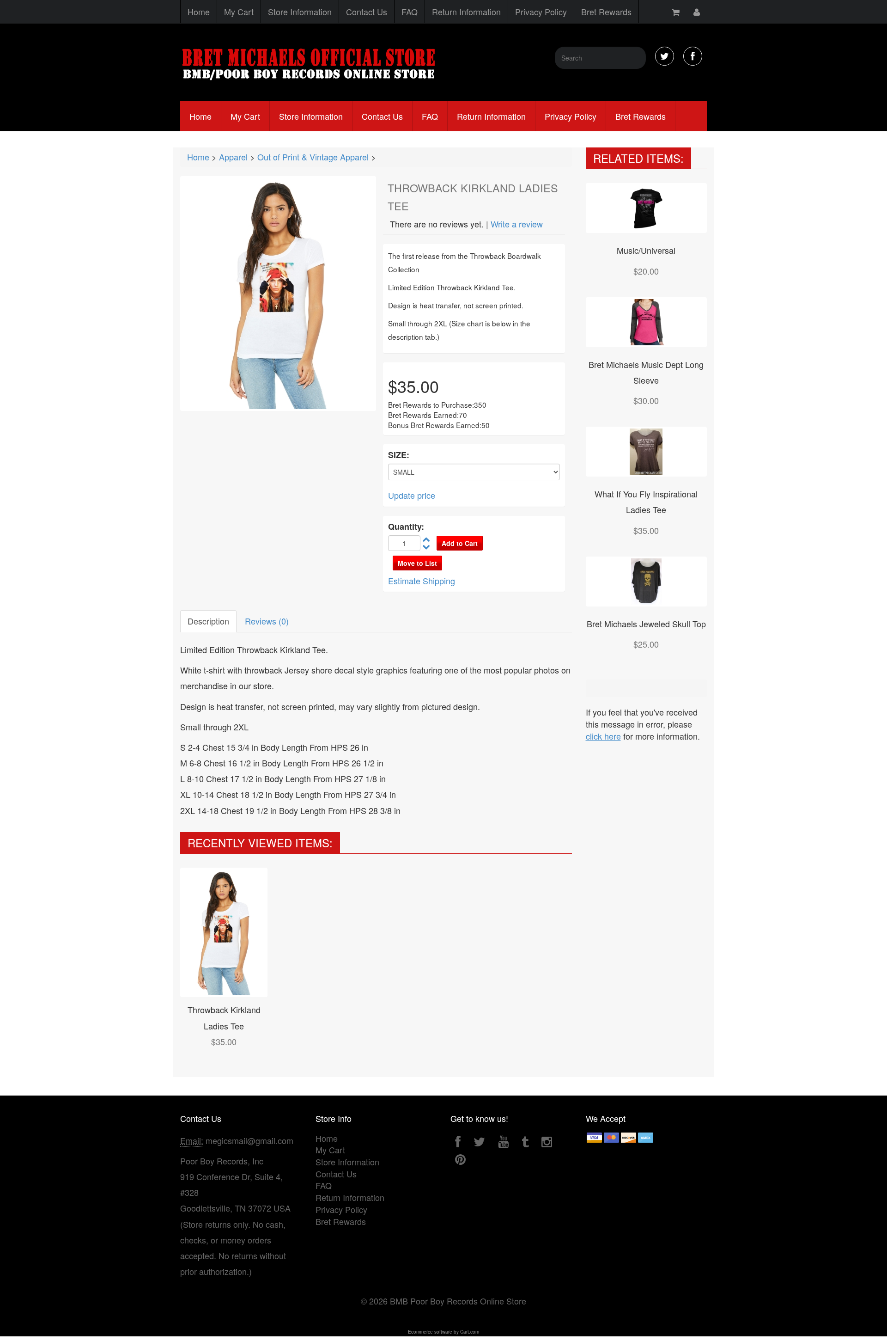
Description (208, 621)
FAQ (409, 12)
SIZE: (398, 455)
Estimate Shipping (421, 581)
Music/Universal (646, 250)
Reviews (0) (267, 621)
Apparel (233, 157)
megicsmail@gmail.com (249, 1140)
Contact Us (366, 12)
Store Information (300, 12)
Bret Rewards (606, 12)
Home (199, 12)
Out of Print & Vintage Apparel (313, 157)
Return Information (466, 12)
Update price (411, 495)
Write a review (517, 224)
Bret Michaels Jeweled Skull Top (646, 624)
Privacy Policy (541, 12)
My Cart (239, 12)
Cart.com (469, 1332)
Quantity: (406, 527)
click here (603, 736)
